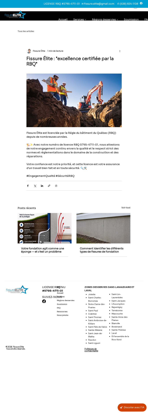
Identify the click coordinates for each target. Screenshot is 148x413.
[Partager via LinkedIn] (42, 185)
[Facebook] (141, 3)
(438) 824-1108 (129, 3)
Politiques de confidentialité (91, 350)
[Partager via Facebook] (27, 185)
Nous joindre (62, 315)
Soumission (62, 304)
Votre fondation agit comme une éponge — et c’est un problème (42, 250)
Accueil (60, 293)
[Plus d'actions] (120, 51)
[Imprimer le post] (56, 185)
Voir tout (125, 207)
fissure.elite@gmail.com (99, 3)
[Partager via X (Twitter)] (35, 185)
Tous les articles (26, 31)
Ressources (62, 311)
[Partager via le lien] (49, 185)
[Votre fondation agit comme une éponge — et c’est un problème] (45, 228)
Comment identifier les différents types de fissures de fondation (101, 250)
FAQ (59, 308)
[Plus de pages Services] (85, 19)
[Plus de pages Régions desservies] (117, 19)
